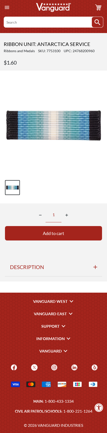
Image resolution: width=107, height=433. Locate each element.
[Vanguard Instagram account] (53, 367)
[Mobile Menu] (7, 7)
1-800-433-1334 (59, 401)
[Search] (97, 22)
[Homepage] (53, 7)
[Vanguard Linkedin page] (73, 367)
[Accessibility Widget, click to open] (99, 407)
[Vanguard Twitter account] (34, 367)
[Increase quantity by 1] (66, 215)
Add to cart (53, 233)
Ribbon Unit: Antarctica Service (47, 44)
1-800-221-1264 (77, 411)
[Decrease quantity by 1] (40, 215)
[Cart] (98, 7)
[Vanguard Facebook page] (13, 367)
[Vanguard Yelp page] (94, 367)
